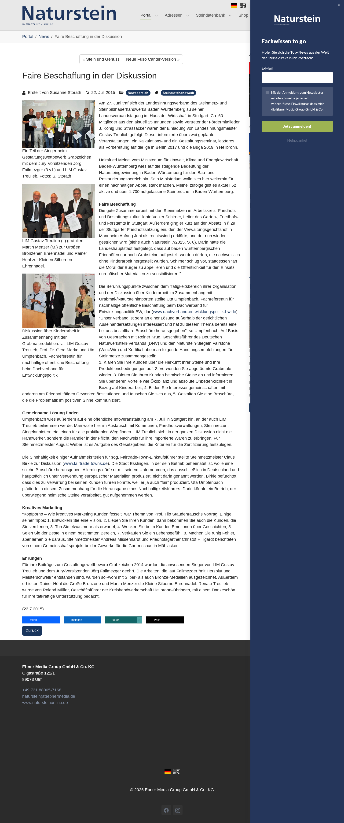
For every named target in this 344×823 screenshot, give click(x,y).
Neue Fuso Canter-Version (152, 59)
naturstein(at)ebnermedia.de (48, 696)
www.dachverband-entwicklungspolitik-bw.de (194, 311)
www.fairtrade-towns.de (86, 463)
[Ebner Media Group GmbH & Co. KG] (69, 15)
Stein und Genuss (101, 59)
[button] (41, 619)
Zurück (32, 630)
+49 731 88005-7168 (41, 690)
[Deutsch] (234, 5)
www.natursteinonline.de (45, 702)
